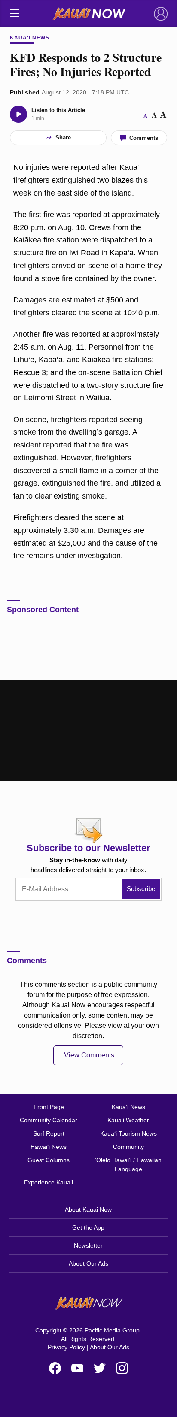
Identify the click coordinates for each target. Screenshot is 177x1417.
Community (128, 1146)
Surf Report (48, 1133)
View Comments (89, 1055)
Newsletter (88, 1245)
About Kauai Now (88, 1209)
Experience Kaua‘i (48, 1182)
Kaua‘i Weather (128, 1120)
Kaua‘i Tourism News (128, 1133)
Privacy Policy (66, 1347)
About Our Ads (88, 1263)
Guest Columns (48, 1160)
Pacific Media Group (112, 1330)
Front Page (49, 1106)
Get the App (88, 1227)
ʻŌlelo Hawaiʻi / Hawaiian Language (128, 1164)
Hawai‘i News (49, 1146)
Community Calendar (48, 1120)
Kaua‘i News (29, 38)
